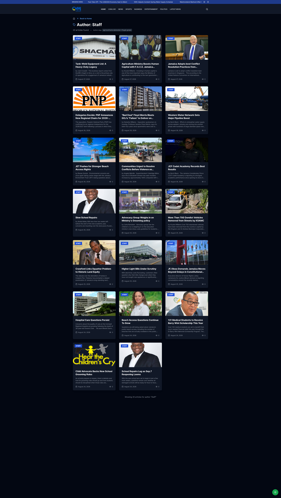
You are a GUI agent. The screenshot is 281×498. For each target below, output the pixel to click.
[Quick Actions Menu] (275, 492)
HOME (103, 9)
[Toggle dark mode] (203, 2)
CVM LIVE (112, 9)
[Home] (74, 18)
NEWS (120, 9)
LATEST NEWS (175, 9)
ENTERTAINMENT (151, 9)
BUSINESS (138, 9)
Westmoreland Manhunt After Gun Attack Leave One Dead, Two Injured (183, 2)
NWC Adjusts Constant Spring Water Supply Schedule (131, 2)
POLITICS (163, 9)
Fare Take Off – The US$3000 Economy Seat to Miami (85, 2)
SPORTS (129, 9)
